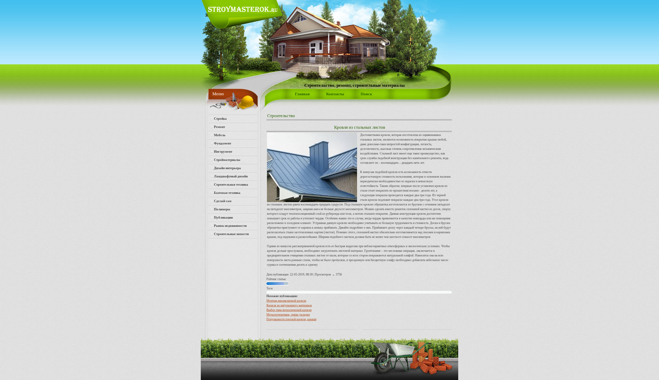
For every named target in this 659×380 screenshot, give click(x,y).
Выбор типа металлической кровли (288, 310)
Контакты (335, 94)
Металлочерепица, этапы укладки (288, 314)
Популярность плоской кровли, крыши (291, 319)
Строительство (281, 115)
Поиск (366, 94)
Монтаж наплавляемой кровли (286, 301)
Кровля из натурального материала (289, 305)
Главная (302, 94)
